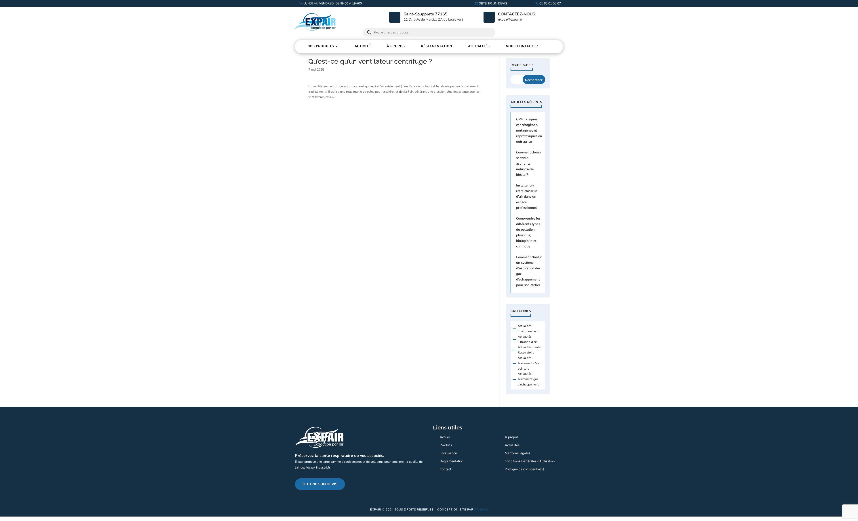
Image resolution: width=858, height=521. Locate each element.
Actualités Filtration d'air (527, 339)
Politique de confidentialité (524, 469)
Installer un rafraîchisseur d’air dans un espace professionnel (526, 196)
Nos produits (320, 46)
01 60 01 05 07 (550, 3)
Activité (363, 46)
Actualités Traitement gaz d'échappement (528, 379)
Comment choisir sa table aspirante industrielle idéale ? (529, 163)
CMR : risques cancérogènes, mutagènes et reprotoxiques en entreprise (529, 130)
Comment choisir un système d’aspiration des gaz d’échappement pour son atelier (529, 271)
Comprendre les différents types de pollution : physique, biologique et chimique (528, 232)
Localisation (448, 453)
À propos (396, 46)
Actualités (479, 46)
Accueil (445, 437)
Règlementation (436, 46)
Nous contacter (522, 46)
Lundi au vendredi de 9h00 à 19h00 (332, 3)
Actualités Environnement (528, 328)
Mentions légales (517, 453)
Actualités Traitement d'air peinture (528, 363)
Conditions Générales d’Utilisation (530, 461)
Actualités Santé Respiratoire (529, 350)
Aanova (481, 510)
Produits (446, 445)
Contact (445, 469)
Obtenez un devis (320, 484)
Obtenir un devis (493, 3)
